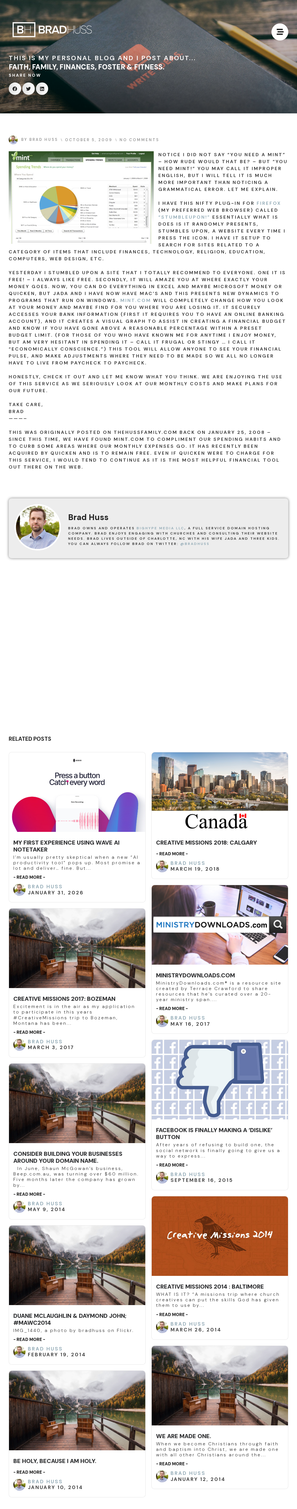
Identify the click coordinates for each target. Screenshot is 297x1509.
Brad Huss (45, 886)
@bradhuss (195, 543)
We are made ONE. (183, 1436)
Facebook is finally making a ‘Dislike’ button (214, 1133)
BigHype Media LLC (160, 528)
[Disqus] (148, 649)
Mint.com (135, 300)
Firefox (269, 203)
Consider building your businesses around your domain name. (67, 1157)
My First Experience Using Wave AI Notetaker (66, 846)
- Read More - (29, 877)
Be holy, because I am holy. (54, 1461)
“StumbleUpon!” (184, 217)
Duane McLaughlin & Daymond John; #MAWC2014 (69, 1319)
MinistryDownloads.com (195, 975)
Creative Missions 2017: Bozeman (64, 999)
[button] (15, 88)
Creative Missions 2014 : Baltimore (210, 1286)
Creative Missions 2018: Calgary (206, 842)
